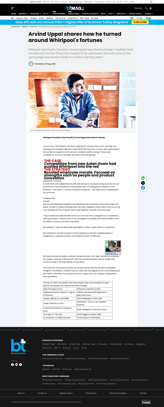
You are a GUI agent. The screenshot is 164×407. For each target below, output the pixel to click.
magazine (25, 26)
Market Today (49, 344)
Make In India (73, 14)
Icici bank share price (68, 384)
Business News (15, 26)
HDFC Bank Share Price (98, 358)
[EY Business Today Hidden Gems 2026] (148, 18)
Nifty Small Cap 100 (83, 369)
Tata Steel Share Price (120, 358)
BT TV (46, 14)
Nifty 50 (57, 369)
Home (13, 14)
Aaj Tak (126, 2)
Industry (121, 14)
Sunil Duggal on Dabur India (89, 314)
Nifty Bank (68, 369)
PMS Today (84, 18)
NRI (12, 18)
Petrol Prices (61, 18)
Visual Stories (117, 344)
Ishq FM (119, 2)
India (103, 14)
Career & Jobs (22, 18)
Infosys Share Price (140, 380)
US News (33, 18)
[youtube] (16, 364)
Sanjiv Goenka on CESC (54, 303)
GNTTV (132, 2)
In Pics (41, 18)
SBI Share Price (49, 384)
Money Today (135, 14)
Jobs (85, 348)
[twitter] (20, 364)
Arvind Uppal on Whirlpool (88, 317)
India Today (55, 2)
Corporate (104, 344)
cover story (33, 26)
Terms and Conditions (118, 393)
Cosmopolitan (88, 2)
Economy (62, 344)
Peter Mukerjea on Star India (89, 298)
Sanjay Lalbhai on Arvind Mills (56, 298)
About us (21, 393)
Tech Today (75, 344)
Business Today (35, 2)
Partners (143, 393)
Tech (110, 14)
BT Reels (94, 18)
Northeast (64, 2)
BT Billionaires (59, 14)
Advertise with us (66, 393)
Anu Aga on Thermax (53, 314)
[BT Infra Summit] (139, 18)
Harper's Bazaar (100, 2)
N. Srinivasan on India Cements (57, 317)
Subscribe (138, 8)
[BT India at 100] (131, 18)
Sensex (47, 369)
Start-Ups (48, 348)
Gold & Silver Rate (90, 14)
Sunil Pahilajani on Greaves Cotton (92, 309)
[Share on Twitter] (143, 183)
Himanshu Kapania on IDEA (89, 289)
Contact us (42, 393)
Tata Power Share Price (107, 384)
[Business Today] (75, 8)
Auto (77, 348)
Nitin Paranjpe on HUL (53, 289)
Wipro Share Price (87, 384)
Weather (49, 18)
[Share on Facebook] (143, 188)
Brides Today (111, 2)
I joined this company (52, 181)
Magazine (35, 14)
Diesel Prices (73, 18)
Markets (22, 14)
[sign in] (150, 8)
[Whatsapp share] (143, 178)
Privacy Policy (91, 393)
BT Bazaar (46, 2)
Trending (129, 344)
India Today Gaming (75, 2)
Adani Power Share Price (76, 358)
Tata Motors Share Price (53, 358)
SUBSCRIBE (140, 22)
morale (46, 201)
